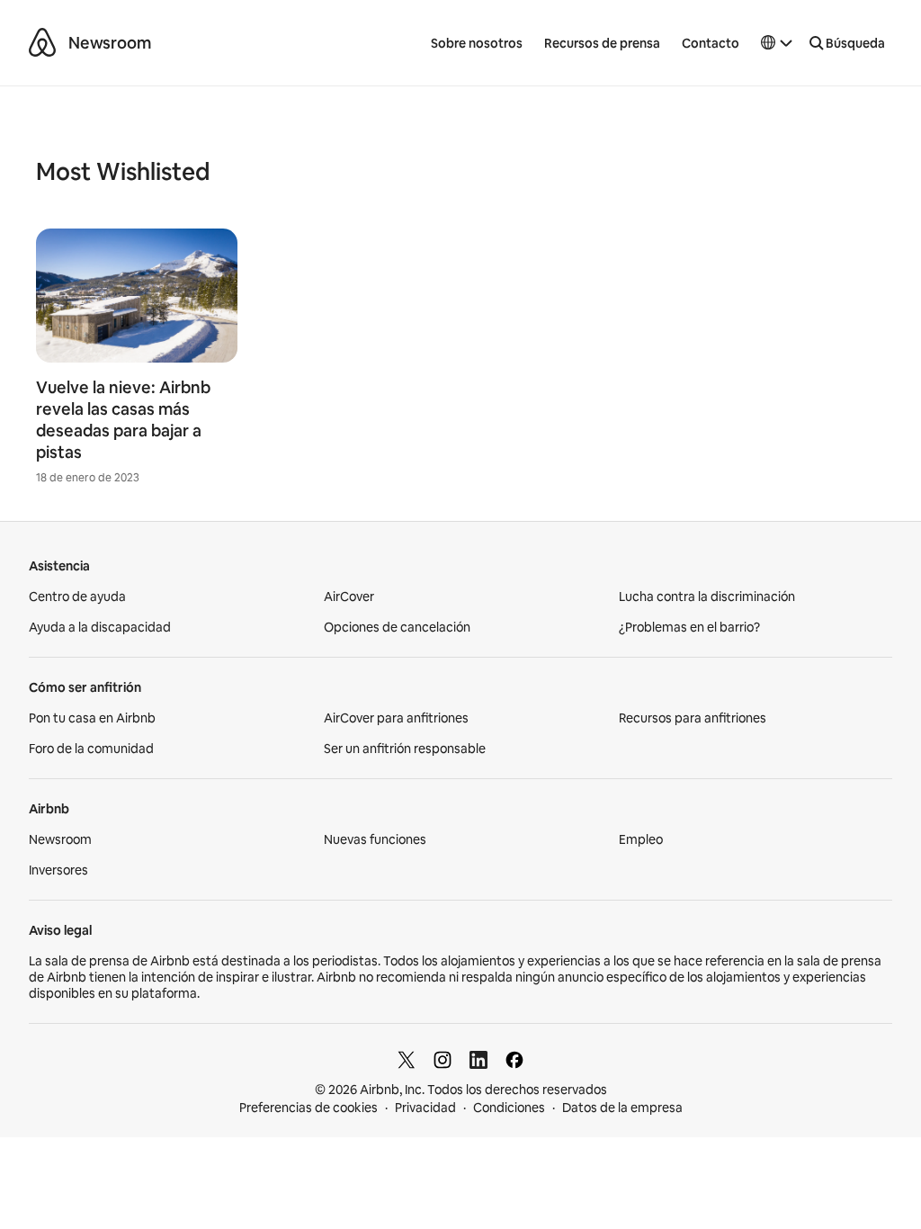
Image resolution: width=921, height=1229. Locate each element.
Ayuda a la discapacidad (100, 627)
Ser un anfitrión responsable (405, 748)
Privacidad (425, 1107)
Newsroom (109, 42)
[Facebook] (514, 1059)
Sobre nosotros (477, 43)
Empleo (641, 839)
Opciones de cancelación (397, 627)
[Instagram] (442, 1059)
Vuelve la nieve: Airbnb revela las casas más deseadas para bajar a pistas (123, 419)
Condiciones (509, 1107)
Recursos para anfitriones (692, 718)
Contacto (710, 43)
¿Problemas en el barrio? (689, 627)
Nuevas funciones (375, 839)
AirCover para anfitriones (396, 718)
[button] (777, 43)
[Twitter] (406, 1059)
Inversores (58, 870)
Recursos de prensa (602, 43)
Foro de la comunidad (91, 748)
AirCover (349, 596)
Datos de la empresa (622, 1107)
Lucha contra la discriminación (707, 596)
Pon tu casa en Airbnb (92, 718)
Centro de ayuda (77, 596)
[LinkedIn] (478, 1059)
